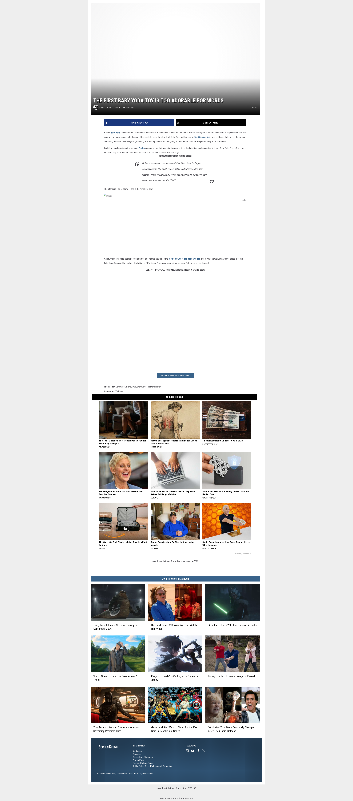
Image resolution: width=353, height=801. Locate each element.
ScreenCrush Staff (105, 107)
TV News (119, 391)
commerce (120, 387)
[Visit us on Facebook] (199, 750)
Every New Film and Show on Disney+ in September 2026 (115, 626)
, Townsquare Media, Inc (126, 773)
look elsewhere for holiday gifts (184, 258)
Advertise (137, 754)
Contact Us (137, 751)
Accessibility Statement (143, 757)
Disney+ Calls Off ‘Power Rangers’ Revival (231, 676)
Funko (142, 148)
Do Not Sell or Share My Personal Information (152, 766)
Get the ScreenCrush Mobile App (175, 375)
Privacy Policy (139, 760)
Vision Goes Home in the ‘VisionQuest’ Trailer (115, 678)
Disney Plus (131, 387)
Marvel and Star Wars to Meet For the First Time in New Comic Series (174, 729)
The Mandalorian (201, 137)
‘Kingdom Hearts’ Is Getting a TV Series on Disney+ (175, 678)
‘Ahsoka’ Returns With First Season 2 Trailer (232, 625)
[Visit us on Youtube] (194, 750)
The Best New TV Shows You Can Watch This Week (174, 626)
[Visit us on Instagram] (188, 750)
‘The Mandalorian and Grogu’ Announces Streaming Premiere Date (116, 729)
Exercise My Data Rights (143, 763)
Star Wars (141, 387)
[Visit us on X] (205, 750)
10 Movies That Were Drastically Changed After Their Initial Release (231, 729)
